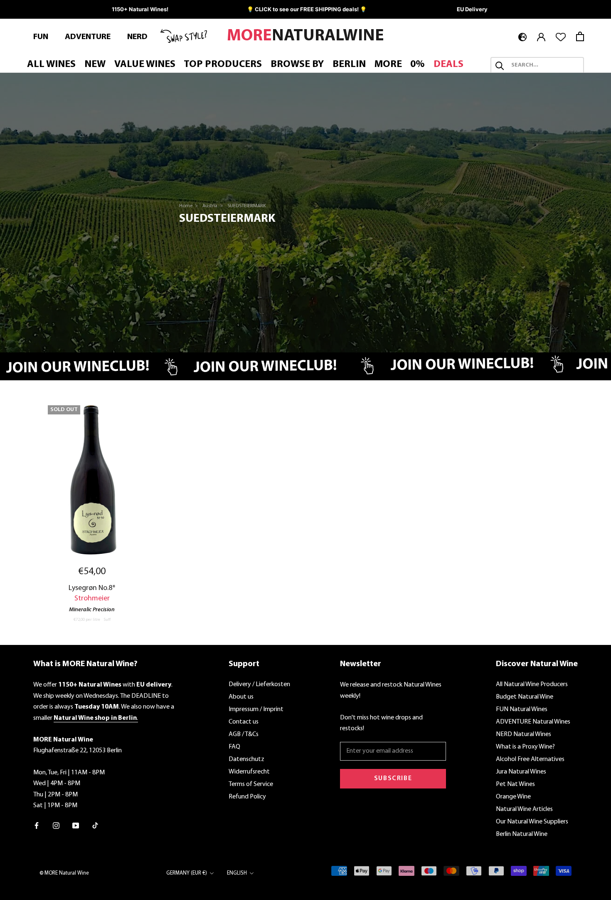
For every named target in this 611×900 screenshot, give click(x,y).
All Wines (51, 65)
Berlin (349, 65)
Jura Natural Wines (521, 772)
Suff (107, 619)
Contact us (244, 722)
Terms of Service (251, 784)
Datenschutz (246, 759)
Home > (189, 205)
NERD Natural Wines (523, 734)
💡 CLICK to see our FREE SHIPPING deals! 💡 (307, 9)
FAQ (234, 747)
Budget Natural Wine (524, 697)
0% (417, 65)
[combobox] (544, 66)
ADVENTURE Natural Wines (533, 722)
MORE (388, 65)
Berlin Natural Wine (521, 834)
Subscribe (393, 778)
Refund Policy (247, 796)
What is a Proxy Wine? (525, 747)
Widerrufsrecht (249, 772)
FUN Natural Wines (521, 709)
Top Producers (223, 65)
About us (241, 697)
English (237, 873)
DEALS (448, 65)
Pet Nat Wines (515, 784)
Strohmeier (92, 598)
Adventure (88, 37)
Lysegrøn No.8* (92, 588)
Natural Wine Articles (524, 809)
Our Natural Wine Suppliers (532, 821)
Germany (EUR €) (186, 873)
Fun (40, 37)
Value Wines (144, 65)
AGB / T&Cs (244, 734)
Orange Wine (513, 796)
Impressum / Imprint (256, 709)
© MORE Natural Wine (64, 873)
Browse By (297, 65)
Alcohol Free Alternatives (530, 759)
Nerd (137, 37)
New (95, 65)
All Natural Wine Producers (532, 684)
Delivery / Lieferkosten (259, 684)
